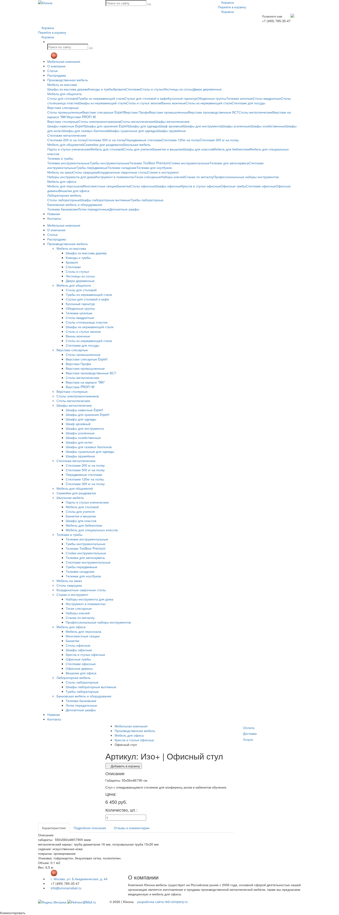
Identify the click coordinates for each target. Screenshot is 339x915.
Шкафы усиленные (235, 126)
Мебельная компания (63, 61)
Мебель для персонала (65, 186)
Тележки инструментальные (68, 163)
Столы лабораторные (63, 200)
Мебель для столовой (106, 149)
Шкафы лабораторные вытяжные (105, 200)
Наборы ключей (173, 176)
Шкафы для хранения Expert (106, 126)
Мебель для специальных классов (92, 530)
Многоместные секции (100, 186)
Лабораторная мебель (64, 195)
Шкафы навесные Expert (66, 126)
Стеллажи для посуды (248, 103)
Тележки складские (122, 167)
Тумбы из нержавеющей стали (101, 98)
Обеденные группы (211, 98)
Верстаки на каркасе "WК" (85, 382)
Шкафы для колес (79, 442)
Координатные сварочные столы (122, 172)
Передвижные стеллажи (143, 140)
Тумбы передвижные (92, 167)
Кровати (119, 89)
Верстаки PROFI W (81, 116)
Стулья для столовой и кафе (146, 98)
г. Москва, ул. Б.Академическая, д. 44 (78, 878)
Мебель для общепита (64, 93)
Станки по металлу (199, 176)
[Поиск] (149, 4)
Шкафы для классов (198, 149)
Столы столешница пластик (86, 322)
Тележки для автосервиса (229, 163)
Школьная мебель (137, 144)
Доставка (250, 733)
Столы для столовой (62, 98)
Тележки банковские (62, 209)
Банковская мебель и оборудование (74, 204)
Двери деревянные (207, 89)
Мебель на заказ (59, 172)
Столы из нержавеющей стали (209, 103)
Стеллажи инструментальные (88, 562)
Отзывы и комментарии (131, 827)
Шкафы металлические (172, 121)
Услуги (248, 739)
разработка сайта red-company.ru (162, 901)
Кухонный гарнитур (182, 98)
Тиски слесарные (148, 176)
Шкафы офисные (168, 186)
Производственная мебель (67, 80)
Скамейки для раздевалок (103, 144)
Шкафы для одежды (143, 126)
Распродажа (56, 75)
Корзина (227, 2)
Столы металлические (255, 112)
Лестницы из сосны (178, 89)
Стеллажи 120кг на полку (181, 140)
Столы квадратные (267, 98)
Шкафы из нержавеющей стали (102, 103)
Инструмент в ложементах (115, 176)
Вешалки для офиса (74, 190)
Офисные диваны (79, 668)
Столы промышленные (64, 112)
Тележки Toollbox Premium (149, 163)
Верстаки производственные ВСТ (213, 112)
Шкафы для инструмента (202, 126)
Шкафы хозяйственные (267, 126)
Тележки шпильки (239, 98)
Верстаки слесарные (63, 107)
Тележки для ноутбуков (154, 167)
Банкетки (123, 186)
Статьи (52, 70)
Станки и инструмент (163, 172)
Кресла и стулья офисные (201, 186)
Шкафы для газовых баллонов (85, 130)
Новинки (53, 213)
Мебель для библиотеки (231, 149)
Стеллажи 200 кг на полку (66, 140)
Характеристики (54, 827)
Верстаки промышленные (168, 112)
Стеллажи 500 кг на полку (105, 140)
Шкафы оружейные (171, 130)
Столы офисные (142, 186)
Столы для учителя (137, 149)
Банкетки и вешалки (167, 149)
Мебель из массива (62, 84)
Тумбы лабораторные (147, 200)
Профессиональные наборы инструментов (246, 176)
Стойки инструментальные (189, 163)
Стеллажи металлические (66, 135)
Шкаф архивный (171, 126)
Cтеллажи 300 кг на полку (219, 140)
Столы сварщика (85, 172)
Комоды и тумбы (100, 89)
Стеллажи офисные (261, 186)
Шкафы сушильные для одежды (132, 130)
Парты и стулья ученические (68, 149)
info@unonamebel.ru (65, 888)
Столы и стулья (152, 89)
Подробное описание (90, 827)
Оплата (248, 727)
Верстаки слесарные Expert (103, 112)
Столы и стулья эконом (143, 103)
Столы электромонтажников (99, 121)
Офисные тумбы (233, 186)
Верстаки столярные (62, 121)
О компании (56, 66)
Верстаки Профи (136, 112)
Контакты (54, 218)
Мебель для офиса (61, 181)
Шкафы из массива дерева (67, 89)
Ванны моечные (173, 103)
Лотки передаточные (93, 209)
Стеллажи (132, 89)
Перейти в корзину (232, 7)
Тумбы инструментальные (109, 163)
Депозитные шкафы (124, 209)
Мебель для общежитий (65, 144)
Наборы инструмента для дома (71, 176)
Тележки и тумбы (60, 158)
